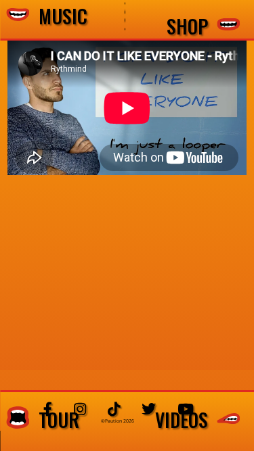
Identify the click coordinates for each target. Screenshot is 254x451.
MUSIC (58, 16)
